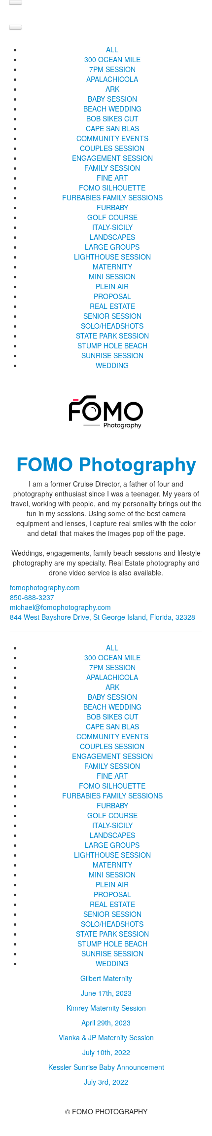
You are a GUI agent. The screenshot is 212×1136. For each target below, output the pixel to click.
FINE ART (112, 178)
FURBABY (112, 207)
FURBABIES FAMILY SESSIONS (112, 197)
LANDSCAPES (112, 237)
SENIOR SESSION (112, 316)
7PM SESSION (112, 69)
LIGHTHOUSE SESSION (112, 257)
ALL (112, 49)
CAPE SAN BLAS (112, 128)
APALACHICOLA (112, 79)
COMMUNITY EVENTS (112, 138)
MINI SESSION (112, 276)
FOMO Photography (106, 463)
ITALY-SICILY (112, 227)
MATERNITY (112, 266)
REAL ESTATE (112, 306)
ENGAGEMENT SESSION (112, 158)
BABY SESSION (112, 99)
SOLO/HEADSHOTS (112, 326)
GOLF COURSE (112, 217)
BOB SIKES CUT (112, 118)
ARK (112, 89)
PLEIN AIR (112, 286)
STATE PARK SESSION (112, 336)
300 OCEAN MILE (112, 59)
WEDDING (112, 365)
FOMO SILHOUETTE (112, 187)
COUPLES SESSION (112, 148)
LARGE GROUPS (112, 247)
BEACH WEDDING (112, 109)
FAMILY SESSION (112, 168)
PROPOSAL (112, 296)
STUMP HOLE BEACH (112, 345)
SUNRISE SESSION (112, 355)
